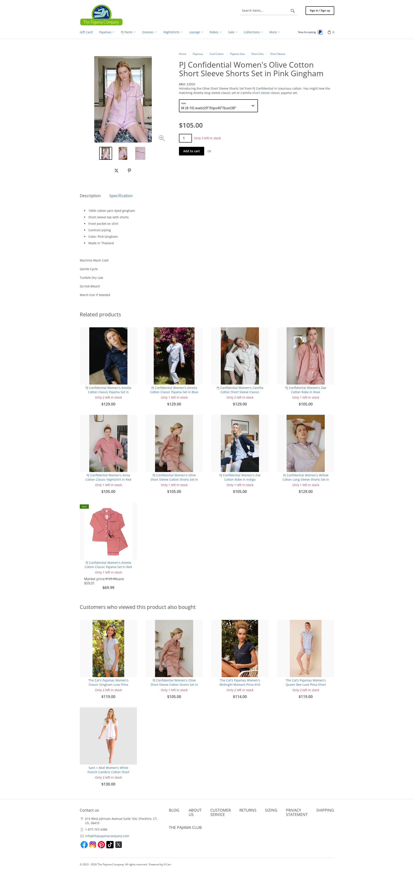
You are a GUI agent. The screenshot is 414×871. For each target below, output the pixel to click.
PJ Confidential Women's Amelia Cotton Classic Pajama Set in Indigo (108, 392)
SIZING (271, 810)
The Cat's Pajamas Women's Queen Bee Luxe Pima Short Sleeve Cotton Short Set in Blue (305, 684)
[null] (116, 170)
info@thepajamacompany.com (107, 836)
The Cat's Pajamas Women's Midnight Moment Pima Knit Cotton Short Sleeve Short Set (240, 684)
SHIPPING (325, 810)
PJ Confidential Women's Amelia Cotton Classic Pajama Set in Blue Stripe (174, 392)
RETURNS (247, 810)
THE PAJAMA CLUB (185, 827)
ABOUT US (195, 812)
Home (182, 54)
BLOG (174, 810)
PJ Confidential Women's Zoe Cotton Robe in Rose (305, 390)
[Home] (101, 15)
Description (90, 195)
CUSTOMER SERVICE (220, 812)
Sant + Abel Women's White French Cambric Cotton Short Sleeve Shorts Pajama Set (108, 772)
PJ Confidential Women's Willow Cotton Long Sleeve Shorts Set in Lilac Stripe (305, 479)
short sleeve (261, 93)
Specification (121, 195)
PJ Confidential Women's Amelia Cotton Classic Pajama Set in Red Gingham (108, 567)
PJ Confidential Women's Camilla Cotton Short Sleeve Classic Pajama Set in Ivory (240, 392)
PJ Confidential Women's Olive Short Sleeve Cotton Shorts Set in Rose (174, 479)
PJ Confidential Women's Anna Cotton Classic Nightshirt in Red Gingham (108, 479)
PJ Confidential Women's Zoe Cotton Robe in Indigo (240, 477)
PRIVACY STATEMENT (297, 812)
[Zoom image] (162, 139)
